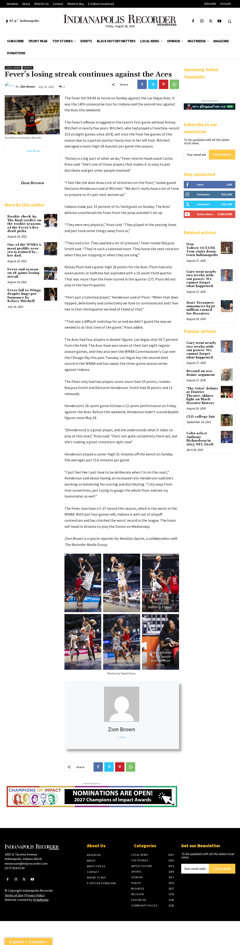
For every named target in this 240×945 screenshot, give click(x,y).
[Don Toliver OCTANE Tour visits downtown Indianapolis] (227, 248)
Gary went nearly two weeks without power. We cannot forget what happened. (201, 279)
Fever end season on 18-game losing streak (23, 273)
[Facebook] (193, 21)
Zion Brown (27, 87)
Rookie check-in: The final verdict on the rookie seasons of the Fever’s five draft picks (24, 223)
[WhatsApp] (174, 84)
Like (229, 184)
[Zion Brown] (10, 86)
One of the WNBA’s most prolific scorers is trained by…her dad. (24, 250)
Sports (27, 67)
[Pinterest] (163, 84)
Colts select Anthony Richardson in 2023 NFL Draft (200, 438)
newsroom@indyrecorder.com (26, 863)
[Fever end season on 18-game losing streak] (50, 273)
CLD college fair (200, 417)
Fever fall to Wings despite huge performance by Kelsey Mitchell (24, 295)
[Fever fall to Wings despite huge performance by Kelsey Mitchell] (50, 294)
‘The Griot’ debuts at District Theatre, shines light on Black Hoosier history (202, 395)
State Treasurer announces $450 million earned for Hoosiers (200, 308)
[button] (229, 21)
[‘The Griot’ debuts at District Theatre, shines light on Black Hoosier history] (227, 392)
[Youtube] (219, 21)
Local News (13, 67)
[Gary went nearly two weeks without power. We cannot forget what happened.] (227, 275)
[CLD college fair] (227, 420)
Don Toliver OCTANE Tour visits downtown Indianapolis (202, 249)
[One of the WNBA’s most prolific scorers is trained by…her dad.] (50, 248)
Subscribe (222, 154)
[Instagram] (202, 21)
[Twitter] (210, 21)
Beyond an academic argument (200, 373)
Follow (226, 194)
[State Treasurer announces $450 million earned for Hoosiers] (227, 306)
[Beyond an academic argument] (227, 375)
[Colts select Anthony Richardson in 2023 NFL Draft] (227, 437)
